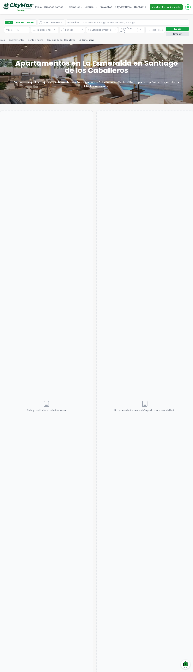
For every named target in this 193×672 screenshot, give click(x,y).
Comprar (19, 22)
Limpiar (177, 33)
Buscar (177, 28)
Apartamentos (16, 40)
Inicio (38, 7)
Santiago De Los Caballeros (61, 40)
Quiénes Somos (53, 7)
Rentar (31, 22)
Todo (9, 22)
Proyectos (106, 7)
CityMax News (123, 7)
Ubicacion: (73, 22)
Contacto (140, 7)
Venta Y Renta (35, 40)
